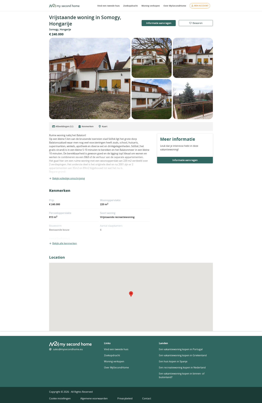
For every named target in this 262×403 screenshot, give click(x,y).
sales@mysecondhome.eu (68, 349)
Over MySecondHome (174, 5)
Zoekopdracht (130, 5)
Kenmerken (88, 126)
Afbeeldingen (64, 126)
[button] (131, 294)
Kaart (104, 126)
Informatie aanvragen (158, 23)
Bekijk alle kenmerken (64, 243)
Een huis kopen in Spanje (173, 361)
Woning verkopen (150, 5)
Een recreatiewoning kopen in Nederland (182, 367)
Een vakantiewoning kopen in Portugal (181, 349)
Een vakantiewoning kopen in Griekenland (183, 355)
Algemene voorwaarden (94, 398)
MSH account (201, 5)
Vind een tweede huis (108, 5)
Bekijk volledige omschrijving (68, 178)
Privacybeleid (125, 398)
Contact (146, 398)
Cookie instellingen (60, 398)
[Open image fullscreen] (89, 78)
